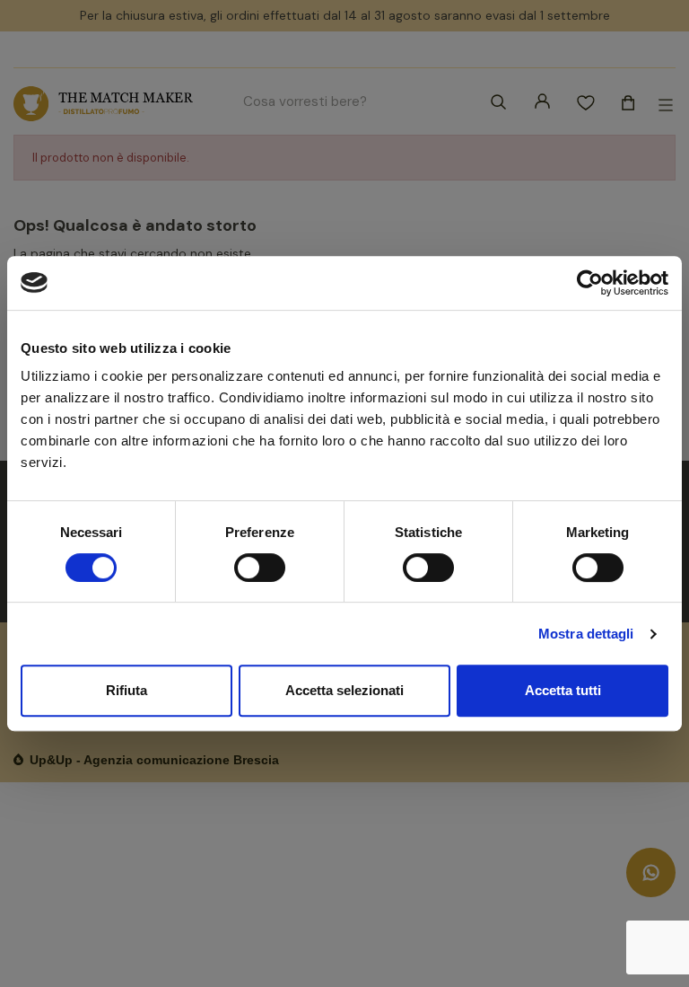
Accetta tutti (563, 690)
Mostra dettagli (586, 633)
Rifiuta (126, 690)
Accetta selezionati (344, 690)
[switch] (259, 567)
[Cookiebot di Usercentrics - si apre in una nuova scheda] (589, 282)
